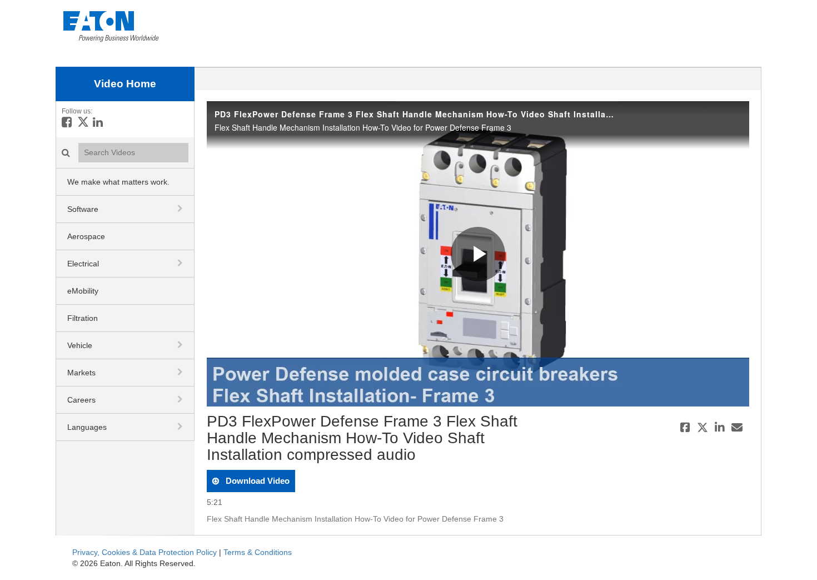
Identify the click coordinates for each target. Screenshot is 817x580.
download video (256, 480)
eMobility (82, 290)
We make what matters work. (118, 181)
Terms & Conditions (257, 552)
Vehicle (79, 345)
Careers (81, 399)
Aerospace (86, 236)
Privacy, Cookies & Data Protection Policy (144, 552)
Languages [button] (87, 427)
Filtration (82, 318)
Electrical (83, 263)
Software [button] (82, 209)
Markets (81, 372)
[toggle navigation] (181, 208)
